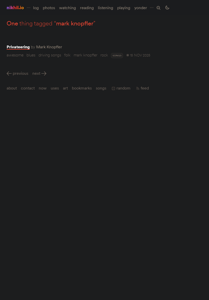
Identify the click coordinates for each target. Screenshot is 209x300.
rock (104, 54)
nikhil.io (15, 7)
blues (31, 54)
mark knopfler (85, 54)
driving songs (49, 54)
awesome (15, 54)
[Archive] (158, 8)
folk (67, 54)
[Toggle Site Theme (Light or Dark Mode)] (167, 7)
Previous (20, 73)
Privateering (18, 46)
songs (117, 55)
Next (36, 73)
